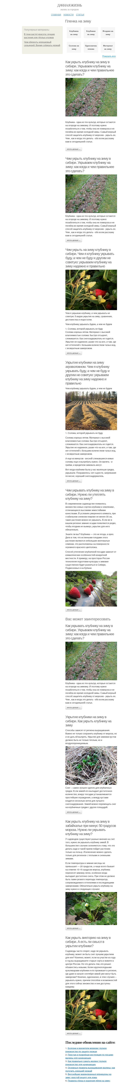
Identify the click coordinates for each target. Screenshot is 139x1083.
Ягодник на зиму (108, 33)
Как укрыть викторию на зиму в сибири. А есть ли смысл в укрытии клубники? (87, 942)
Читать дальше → (73, 149)
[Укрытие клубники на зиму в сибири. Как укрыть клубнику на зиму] (91, 765)
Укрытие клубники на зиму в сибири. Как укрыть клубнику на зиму (88, 721)
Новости (69, 14)
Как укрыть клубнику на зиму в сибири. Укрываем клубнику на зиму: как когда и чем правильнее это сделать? (89, 68)
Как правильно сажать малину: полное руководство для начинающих (86, 1063)
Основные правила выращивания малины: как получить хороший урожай (90, 1069)
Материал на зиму (108, 47)
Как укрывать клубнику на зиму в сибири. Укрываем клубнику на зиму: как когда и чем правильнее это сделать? (89, 632)
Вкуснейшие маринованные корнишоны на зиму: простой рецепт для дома (88, 1076)
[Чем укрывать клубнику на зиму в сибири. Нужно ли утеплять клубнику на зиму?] (91, 589)
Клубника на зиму (73, 33)
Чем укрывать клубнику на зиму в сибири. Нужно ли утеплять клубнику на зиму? (89, 494)
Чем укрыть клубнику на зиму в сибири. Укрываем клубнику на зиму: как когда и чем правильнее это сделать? (89, 164)
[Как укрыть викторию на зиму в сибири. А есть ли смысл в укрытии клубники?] (91, 1010)
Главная (56, 14)
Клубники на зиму (91, 33)
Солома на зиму (74, 47)
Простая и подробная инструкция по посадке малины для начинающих (89, 1056)
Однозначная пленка (91, 47)
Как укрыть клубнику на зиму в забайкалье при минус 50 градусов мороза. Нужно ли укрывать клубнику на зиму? (90, 827)
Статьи (80, 14)
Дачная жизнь (69, 5)
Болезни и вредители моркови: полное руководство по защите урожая (86, 1050)
